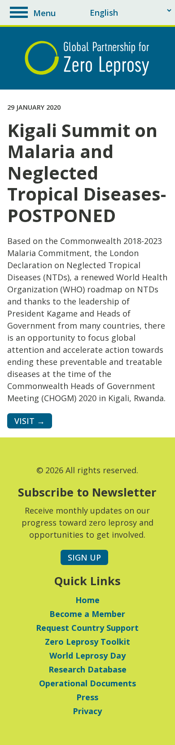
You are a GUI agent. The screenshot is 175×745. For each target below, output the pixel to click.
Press (87, 697)
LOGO (87, 58)
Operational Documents (87, 683)
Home (87, 600)
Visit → (29, 420)
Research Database (87, 669)
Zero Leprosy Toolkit (87, 641)
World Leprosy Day (87, 655)
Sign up (84, 557)
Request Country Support (87, 627)
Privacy (87, 711)
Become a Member (87, 613)
